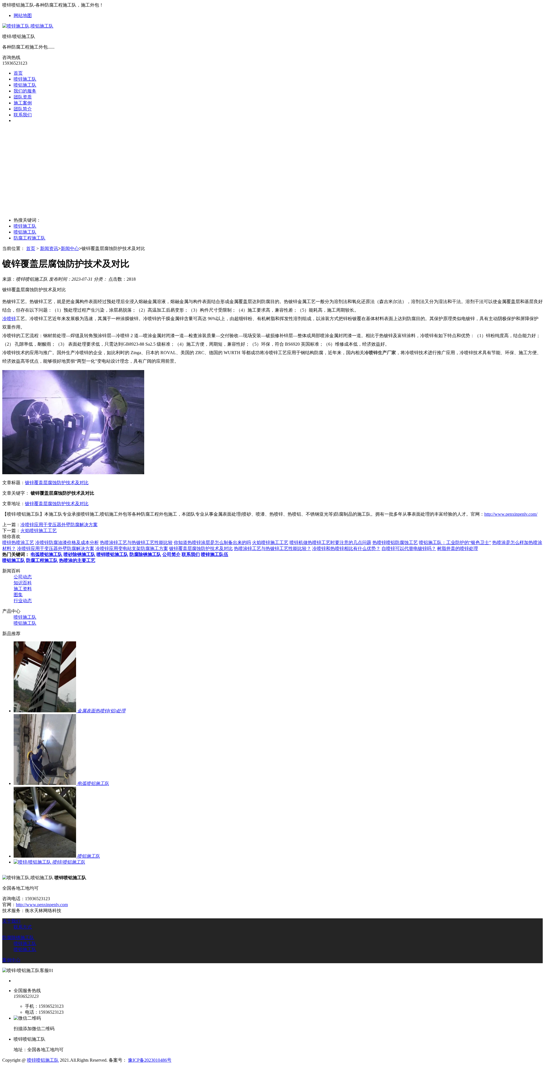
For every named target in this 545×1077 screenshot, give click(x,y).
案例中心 (11, 960)
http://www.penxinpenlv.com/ (510, 514)
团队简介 (23, 108)
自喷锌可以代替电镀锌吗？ (409, 548)
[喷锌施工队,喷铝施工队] (27, 26)
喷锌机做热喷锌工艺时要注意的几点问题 (330, 542)
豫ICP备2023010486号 (149, 1060)
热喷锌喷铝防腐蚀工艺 (395, 542)
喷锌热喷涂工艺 (18, 542)
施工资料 (23, 588)
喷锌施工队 (25, 79)
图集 (18, 594)
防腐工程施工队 (29, 238)
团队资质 (23, 97)
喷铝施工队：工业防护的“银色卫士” (455, 542)
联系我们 (23, 114)
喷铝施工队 (25, 85)
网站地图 (23, 15)
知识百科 (23, 582)
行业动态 (23, 600)
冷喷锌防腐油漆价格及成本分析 (67, 542)
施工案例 (23, 102)
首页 (18, 73)
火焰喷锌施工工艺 (38, 530)
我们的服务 (25, 91)
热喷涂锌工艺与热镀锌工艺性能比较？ (272, 548)
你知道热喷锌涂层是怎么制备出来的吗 (212, 542)
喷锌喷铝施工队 (43, 1060)
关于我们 (11, 921)
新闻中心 (70, 248)
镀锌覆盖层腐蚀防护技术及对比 (57, 482)
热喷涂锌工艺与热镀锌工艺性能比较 (136, 542)
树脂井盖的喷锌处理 (457, 548)
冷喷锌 (9, 318)
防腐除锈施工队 (18, 937)
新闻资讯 (49, 248)
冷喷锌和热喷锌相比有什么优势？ (346, 548)
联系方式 (23, 927)
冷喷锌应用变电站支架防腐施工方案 (131, 548)
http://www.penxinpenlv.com (42, 904)
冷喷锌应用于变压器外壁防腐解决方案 (59, 524)
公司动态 (23, 576)
